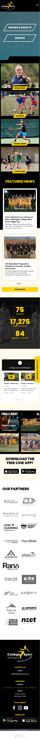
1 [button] (17, 399)
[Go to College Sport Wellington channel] (20, 363)
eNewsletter (20, 289)
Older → (20, 284)
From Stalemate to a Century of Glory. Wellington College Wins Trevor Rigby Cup (19, 219)
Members (20, 735)
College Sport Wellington (20, 367)
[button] (36, 384)
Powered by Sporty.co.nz (20, 733)
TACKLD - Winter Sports (11, 383)
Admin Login (21, 737)
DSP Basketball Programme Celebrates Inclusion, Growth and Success (17, 266)
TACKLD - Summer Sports (28, 383)
